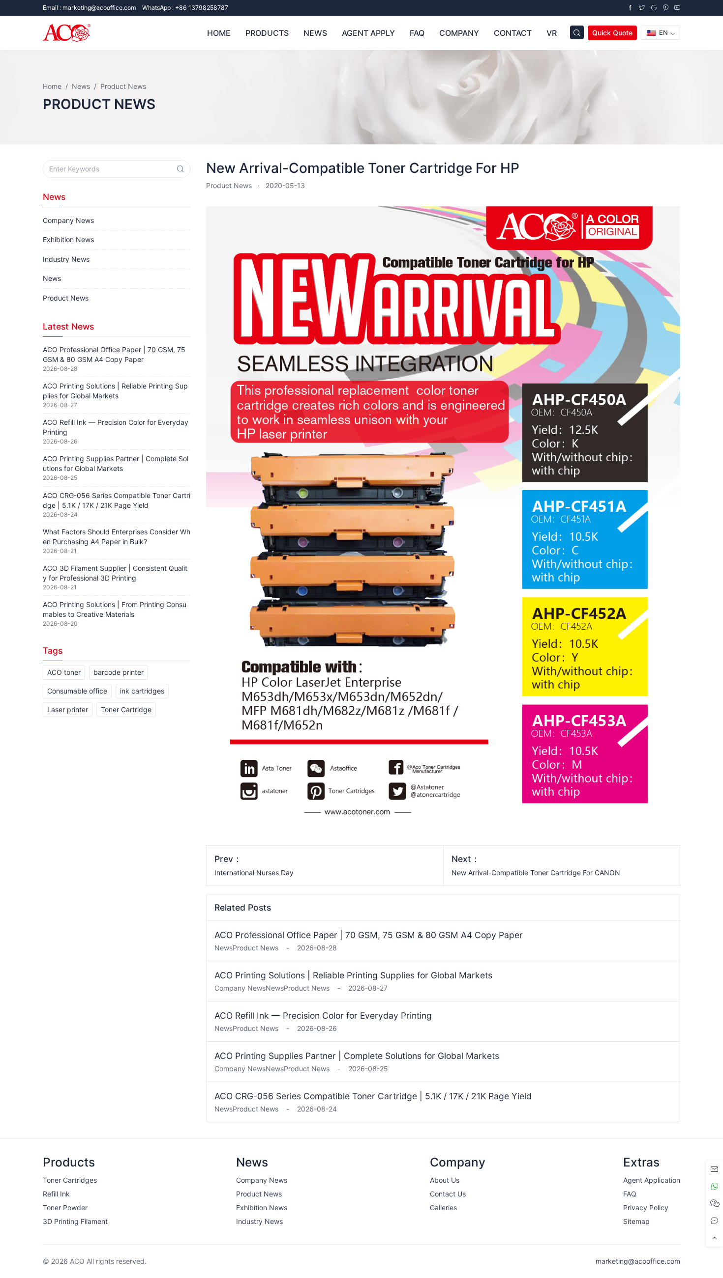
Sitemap (636, 1221)
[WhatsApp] (714, 1186)
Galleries (443, 1207)
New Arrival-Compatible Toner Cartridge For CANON (536, 872)
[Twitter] (642, 7)
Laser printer (67, 709)
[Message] (714, 1169)
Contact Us (448, 1194)
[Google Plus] (654, 7)
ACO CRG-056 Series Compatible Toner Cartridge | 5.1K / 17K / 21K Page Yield (373, 1096)
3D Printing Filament (75, 1221)
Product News (229, 185)
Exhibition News (68, 239)
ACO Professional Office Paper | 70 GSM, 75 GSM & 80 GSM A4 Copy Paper (368, 935)
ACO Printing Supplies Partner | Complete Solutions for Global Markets (356, 1056)
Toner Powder (65, 1207)
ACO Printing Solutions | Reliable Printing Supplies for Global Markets (353, 975)
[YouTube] (677, 7)
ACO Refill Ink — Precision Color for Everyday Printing (323, 1015)
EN (662, 32)
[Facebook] (630, 7)
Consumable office (77, 691)
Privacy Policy (645, 1207)
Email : (89, 7)
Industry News (66, 259)
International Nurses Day (254, 872)
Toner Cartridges (70, 1180)
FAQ (629, 1194)
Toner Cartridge (126, 709)
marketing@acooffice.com (638, 1261)
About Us (444, 1180)
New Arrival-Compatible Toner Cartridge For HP (362, 168)
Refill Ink (56, 1194)
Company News (68, 220)
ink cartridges (142, 691)
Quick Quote (612, 32)
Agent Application (651, 1180)
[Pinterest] (665, 7)
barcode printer (118, 672)
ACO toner (64, 672)
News (52, 278)
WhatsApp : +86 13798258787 (185, 7)
